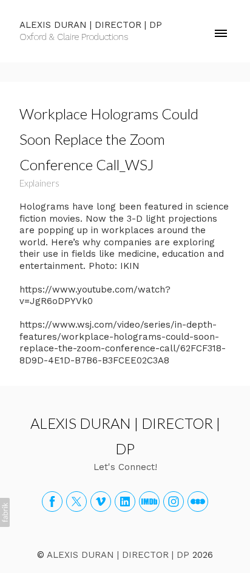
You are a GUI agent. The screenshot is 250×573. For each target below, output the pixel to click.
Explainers (39, 182)
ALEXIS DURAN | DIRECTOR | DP (118, 554)
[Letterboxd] (197, 501)
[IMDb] (149, 501)
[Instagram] (173, 501)
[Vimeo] (100, 501)
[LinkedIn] (125, 501)
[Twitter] (76, 501)
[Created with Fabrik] (5, 512)
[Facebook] (52, 501)
